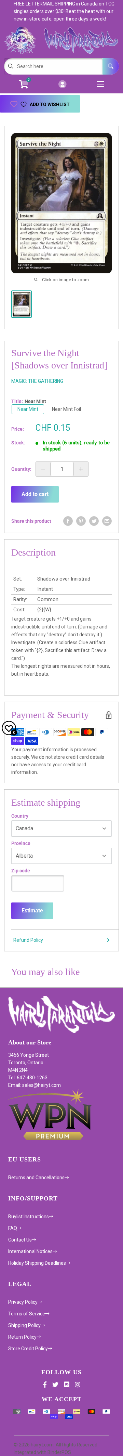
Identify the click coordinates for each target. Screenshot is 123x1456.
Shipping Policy (24, 1325)
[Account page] (62, 84)
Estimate (32, 910)
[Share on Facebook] (68, 521)
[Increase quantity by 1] (81, 469)
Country (19, 816)
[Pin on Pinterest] (81, 521)
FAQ (12, 1228)
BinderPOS (59, 1452)
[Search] (110, 66)
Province (20, 843)
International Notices (30, 1251)
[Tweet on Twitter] (94, 521)
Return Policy (22, 1337)
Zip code (20, 870)
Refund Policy (28, 940)
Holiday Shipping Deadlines (37, 1263)
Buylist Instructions (28, 1216)
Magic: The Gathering (37, 381)
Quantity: (21, 469)
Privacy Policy (23, 1302)
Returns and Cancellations (36, 1177)
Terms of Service (26, 1313)
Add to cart (35, 494)
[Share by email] (107, 521)
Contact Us (20, 1240)
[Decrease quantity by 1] (43, 469)
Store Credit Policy (28, 1348)
